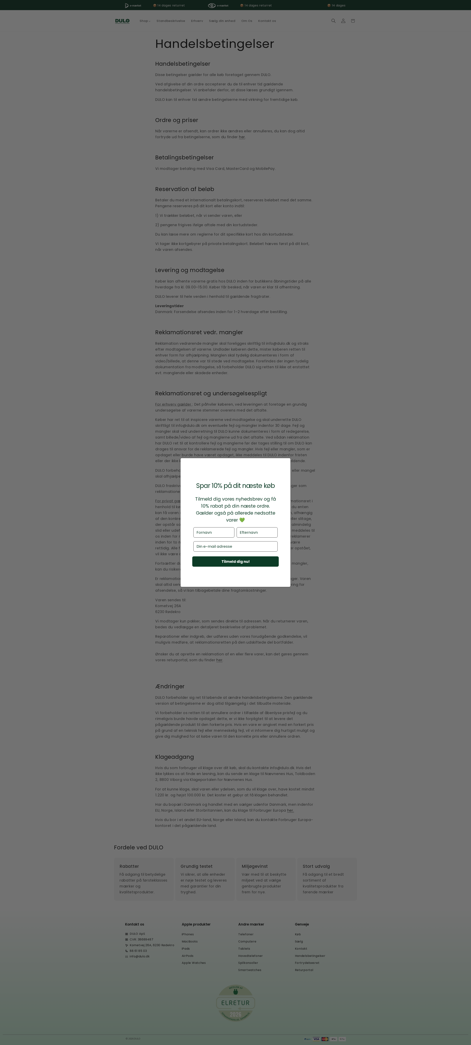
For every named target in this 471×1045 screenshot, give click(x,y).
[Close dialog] (286, 462)
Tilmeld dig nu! (236, 561)
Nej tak (235, 571)
